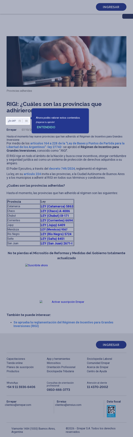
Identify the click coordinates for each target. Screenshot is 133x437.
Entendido (46, 127)
